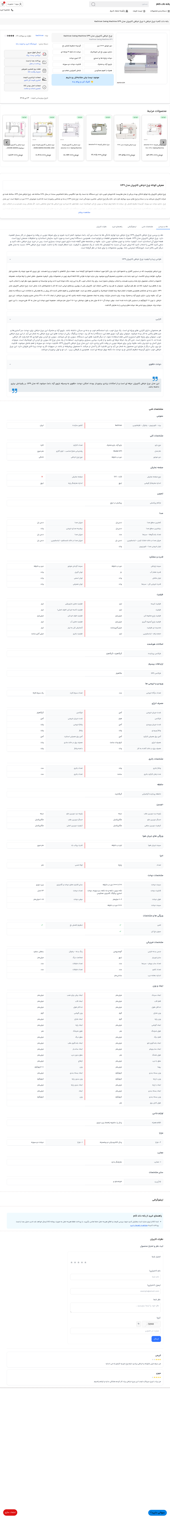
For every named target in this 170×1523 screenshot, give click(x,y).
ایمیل (154, 1285)
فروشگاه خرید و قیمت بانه (26, 44)
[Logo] (159, 4)
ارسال (156, 1339)
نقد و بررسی (163, 226)
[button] (163, 142)
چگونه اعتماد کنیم (117, 11)
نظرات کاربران (101, 226)
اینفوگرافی (132, 226)
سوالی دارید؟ (157, 1513)
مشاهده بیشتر (84, 212)
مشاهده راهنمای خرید (139, 1225)
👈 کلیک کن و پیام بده (82, 82)
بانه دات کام (163, 21)
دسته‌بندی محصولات (158, 11)
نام (155, 1271)
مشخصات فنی (147, 226)
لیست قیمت (137, 11)
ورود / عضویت (13, 4)
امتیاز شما (156, 1256)
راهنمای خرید (117, 226)
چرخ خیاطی (150, 21)
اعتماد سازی (10, 1512)
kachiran (40, 35)
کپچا (159, 1318)
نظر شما (157, 1299)
